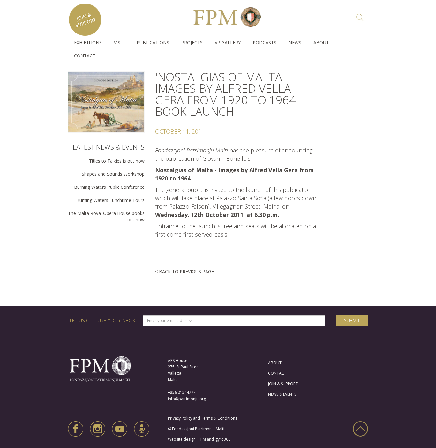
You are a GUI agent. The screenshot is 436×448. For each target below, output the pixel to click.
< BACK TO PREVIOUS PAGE (184, 271)
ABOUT (321, 43)
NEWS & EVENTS (282, 394)
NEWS (295, 43)
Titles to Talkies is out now (117, 161)
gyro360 (222, 439)
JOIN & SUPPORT (283, 383)
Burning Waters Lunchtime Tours (110, 200)
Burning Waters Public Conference (109, 187)
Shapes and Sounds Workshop (113, 174)
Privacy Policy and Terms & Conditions (204, 418)
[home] (227, 15)
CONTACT (84, 56)
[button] (88, 43)
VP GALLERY (228, 43)
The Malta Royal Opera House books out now (106, 216)
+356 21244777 (182, 392)
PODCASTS (264, 43)
